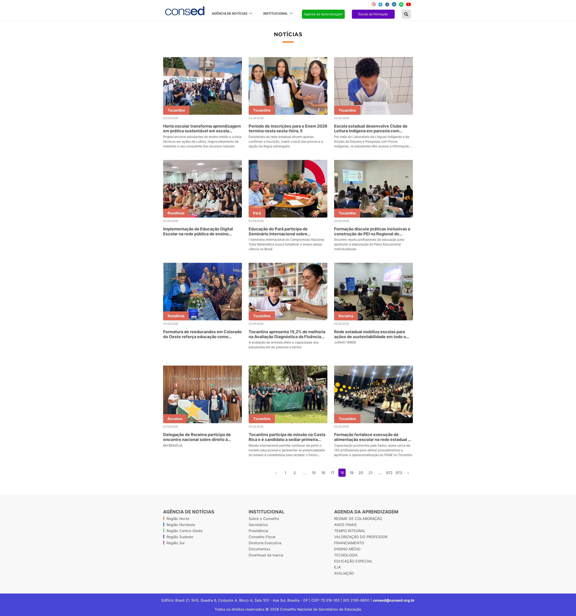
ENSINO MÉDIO (347, 549)
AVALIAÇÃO (344, 573)
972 (389, 472)
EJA (337, 567)
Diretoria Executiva (265, 543)
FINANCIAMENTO (349, 543)
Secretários (258, 524)
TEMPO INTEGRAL (349, 530)
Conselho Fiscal (262, 537)
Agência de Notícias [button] (230, 13)
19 (351, 472)
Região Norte (177, 518)
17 (332, 472)
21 (370, 472)
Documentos (259, 549)
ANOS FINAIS (345, 524)
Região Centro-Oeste (184, 530)
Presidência (258, 530)
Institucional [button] (275, 13)
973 (399, 472)
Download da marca (266, 555)
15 (314, 472)
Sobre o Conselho (264, 518)
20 (361, 472)
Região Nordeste (180, 524)
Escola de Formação (373, 14)
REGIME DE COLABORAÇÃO (358, 518)
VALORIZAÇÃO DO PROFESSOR (360, 537)
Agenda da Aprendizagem (323, 14)
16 (323, 472)
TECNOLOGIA (346, 555)
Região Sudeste (179, 537)
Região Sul (175, 543)
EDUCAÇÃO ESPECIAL (353, 561)
